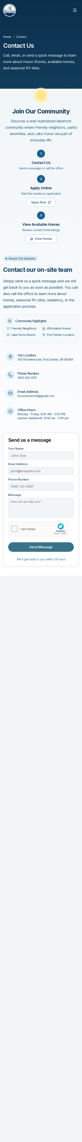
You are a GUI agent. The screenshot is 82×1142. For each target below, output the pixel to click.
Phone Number (18, 479)
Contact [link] (21, 36)
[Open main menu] (75, 10)
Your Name (15, 448)
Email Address (18, 464)
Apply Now (38, 202)
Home (7, 36)
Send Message (41, 547)
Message (14, 495)
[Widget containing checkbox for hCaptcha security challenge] (38, 528)
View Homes (43, 238)
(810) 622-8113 (27, 377)
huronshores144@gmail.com (36, 396)
